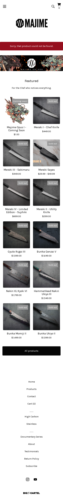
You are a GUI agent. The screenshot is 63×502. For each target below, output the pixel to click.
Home (31, 381)
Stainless (31, 423)
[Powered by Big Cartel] (31, 493)
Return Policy (31, 458)
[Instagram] (27, 479)
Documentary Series (31, 436)
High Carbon (32, 416)
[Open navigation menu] (4, 6)
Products (31, 389)
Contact (31, 396)
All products (31, 350)
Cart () (31, 403)
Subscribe (31, 466)
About (31, 444)
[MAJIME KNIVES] (31, 23)
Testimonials (31, 451)
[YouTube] (35, 479)
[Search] (53, 6)
